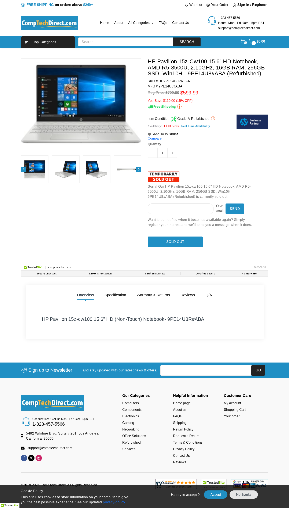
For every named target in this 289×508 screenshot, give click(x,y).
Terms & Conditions (187, 442)
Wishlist (195, 5)
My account (232, 403)
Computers (130, 403)
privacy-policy (113, 502)
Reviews (179, 462)
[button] (48, 42)
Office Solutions (134, 436)
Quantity (154, 144)
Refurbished (131, 442)
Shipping (180, 423)
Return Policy (183, 429)
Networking (130, 429)
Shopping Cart (235, 409)
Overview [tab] (85, 295)
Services (128, 449)
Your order (231, 416)
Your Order (219, 5)
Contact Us (181, 455)
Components (132, 409)
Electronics (130, 416)
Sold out (175, 242)
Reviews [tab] (187, 295)
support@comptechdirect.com (50, 448)
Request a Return (186, 436)
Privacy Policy (183, 449)
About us (179, 409)
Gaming (128, 423)
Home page (182, 403)
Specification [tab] (115, 295)
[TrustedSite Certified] (214, 484)
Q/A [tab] (208, 295)
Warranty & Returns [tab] (153, 295)
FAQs (177, 416)
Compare (155, 138)
